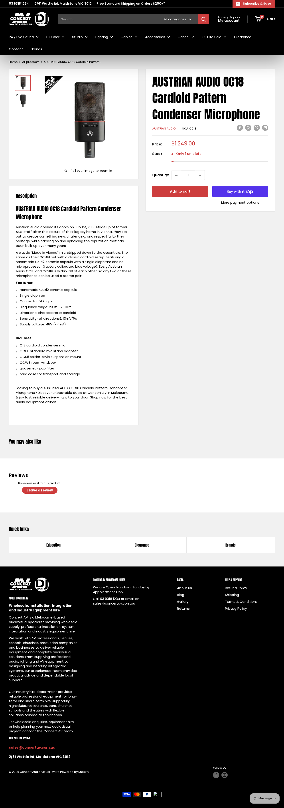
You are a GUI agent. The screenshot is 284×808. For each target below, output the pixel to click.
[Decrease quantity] (176, 175)
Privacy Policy (236, 608)
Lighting (101, 36)
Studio (77, 36)
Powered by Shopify (74, 772)
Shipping (232, 594)
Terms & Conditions (241, 601)
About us (184, 588)
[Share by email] (265, 128)
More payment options (240, 202)
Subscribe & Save (257, 3)
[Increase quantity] (200, 175)
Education (53, 545)
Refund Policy (236, 588)
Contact (16, 48)
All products (30, 62)
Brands (36, 48)
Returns (183, 608)
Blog (180, 594)
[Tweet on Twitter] (257, 128)
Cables (126, 36)
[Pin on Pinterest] (248, 128)
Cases (183, 36)
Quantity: (160, 175)
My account (229, 20)
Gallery (182, 601)
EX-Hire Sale (211, 36)
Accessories (155, 36)
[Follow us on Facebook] (216, 775)
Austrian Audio (164, 128)
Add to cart (180, 191)
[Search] (203, 19)
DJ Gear (52, 36)
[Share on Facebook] (240, 128)
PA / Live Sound (21, 36)
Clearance (242, 36)
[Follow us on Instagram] (224, 775)
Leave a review (40, 490)
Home (13, 62)
